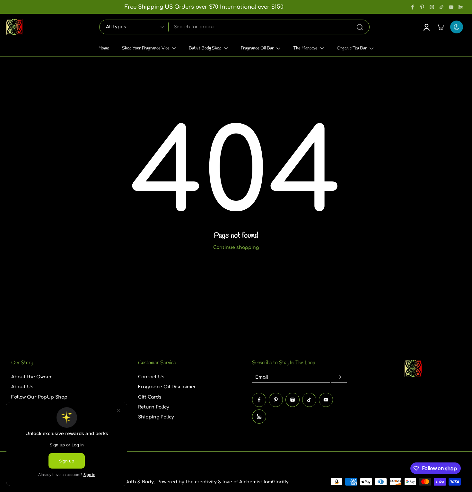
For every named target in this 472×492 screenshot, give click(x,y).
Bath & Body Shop (205, 48)
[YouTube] (451, 7)
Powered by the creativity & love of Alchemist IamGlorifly (223, 481)
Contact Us (151, 376)
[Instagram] (432, 7)
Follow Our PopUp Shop (39, 396)
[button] (65, 363)
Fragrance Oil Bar (257, 48)
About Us (22, 386)
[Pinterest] (422, 7)
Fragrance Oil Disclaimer (167, 386)
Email (261, 377)
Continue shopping (236, 247)
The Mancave (305, 48)
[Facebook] (412, 7)
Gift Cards (150, 396)
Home (104, 48)
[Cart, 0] (440, 27)
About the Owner (31, 376)
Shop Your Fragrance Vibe (146, 48)
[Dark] (456, 27)
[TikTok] (441, 7)
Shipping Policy (156, 417)
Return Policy (153, 407)
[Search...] (359, 26)
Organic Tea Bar (352, 48)
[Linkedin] (461, 7)
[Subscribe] (339, 377)
